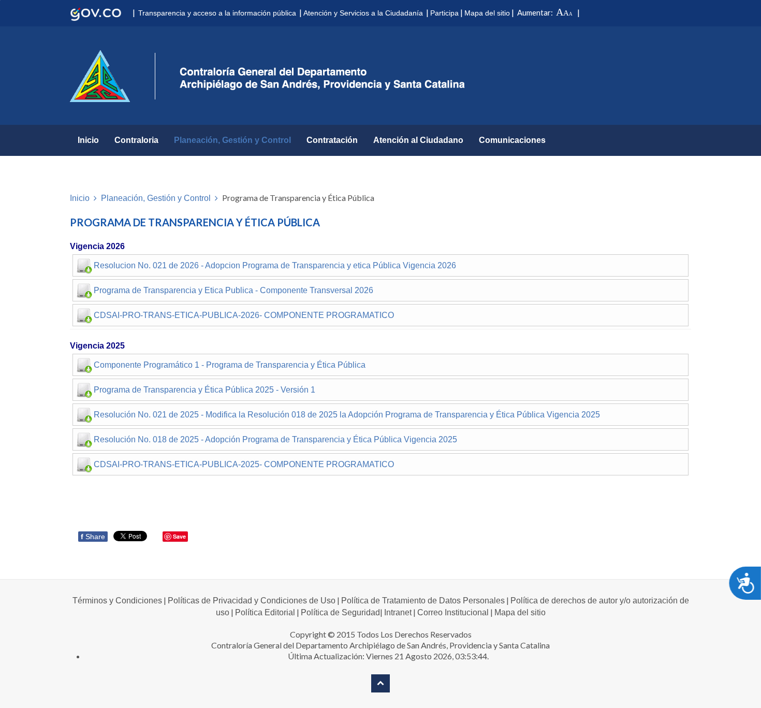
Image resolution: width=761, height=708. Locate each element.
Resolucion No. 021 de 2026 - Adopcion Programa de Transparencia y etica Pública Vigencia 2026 (275, 265)
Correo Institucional (453, 612)
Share (93, 536)
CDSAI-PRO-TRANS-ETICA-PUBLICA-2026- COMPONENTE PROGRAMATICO (244, 315)
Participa (444, 13)
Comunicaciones (512, 140)
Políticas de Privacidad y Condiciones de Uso (251, 600)
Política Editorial (265, 612)
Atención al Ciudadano (418, 140)
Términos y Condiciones (117, 600)
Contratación (332, 140)
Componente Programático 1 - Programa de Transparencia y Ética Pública (229, 364)
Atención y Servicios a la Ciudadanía (363, 13)
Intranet (398, 612)
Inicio (88, 140)
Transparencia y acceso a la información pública (217, 13)
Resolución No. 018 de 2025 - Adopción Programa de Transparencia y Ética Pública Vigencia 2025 (275, 439)
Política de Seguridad (340, 612)
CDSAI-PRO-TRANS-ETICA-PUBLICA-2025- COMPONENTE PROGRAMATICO (244, 464)
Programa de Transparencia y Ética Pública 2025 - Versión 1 (204, 389)
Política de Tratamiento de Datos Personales (423, 600)
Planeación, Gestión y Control (232, 140)
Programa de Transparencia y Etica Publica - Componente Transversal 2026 (233, 290)
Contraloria (136, 140)
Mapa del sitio (487, 13)
